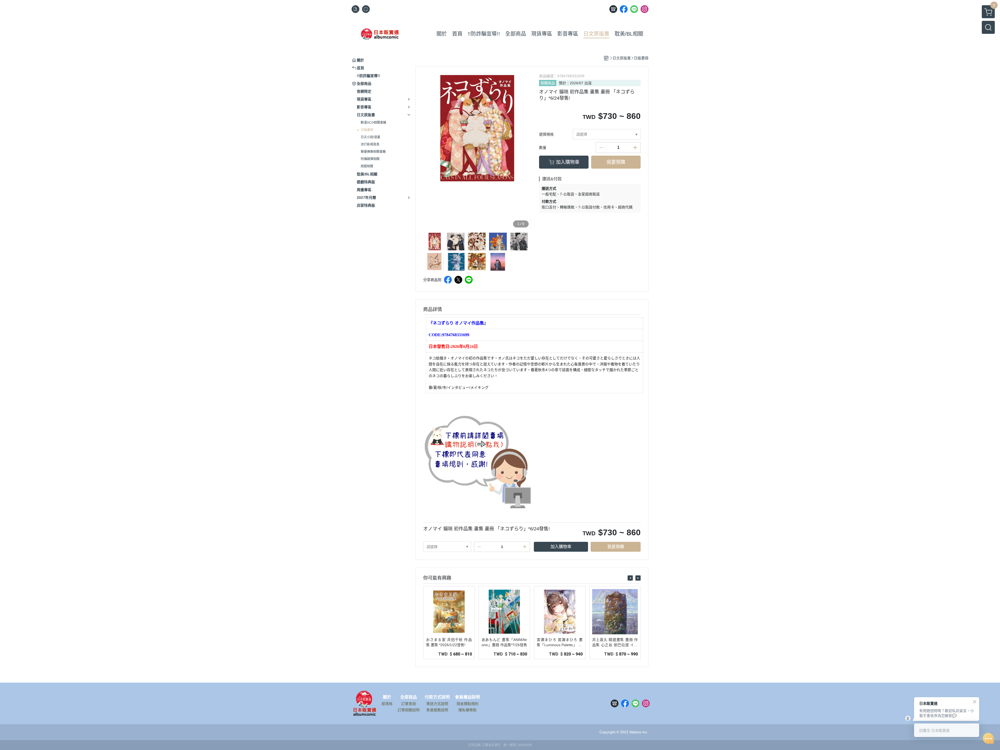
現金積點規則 (467, 703)
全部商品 (408, 697)
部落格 (387, 703)
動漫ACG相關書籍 (373, 122)
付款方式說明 (437, 697)
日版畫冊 (367, 130)
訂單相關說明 (409, 710)
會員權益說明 (467, 697)
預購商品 (547, 83)
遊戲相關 (367, 166)
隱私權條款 (467, 710)
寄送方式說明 (437, 703)
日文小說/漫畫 (370, 137)
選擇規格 (546, 134)
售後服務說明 (437, 710)
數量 (542, 147)
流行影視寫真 (370, 144)
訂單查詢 (408, 703)
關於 (387, 697)
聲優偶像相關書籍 (373, 152)
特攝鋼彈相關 (370, 159)
